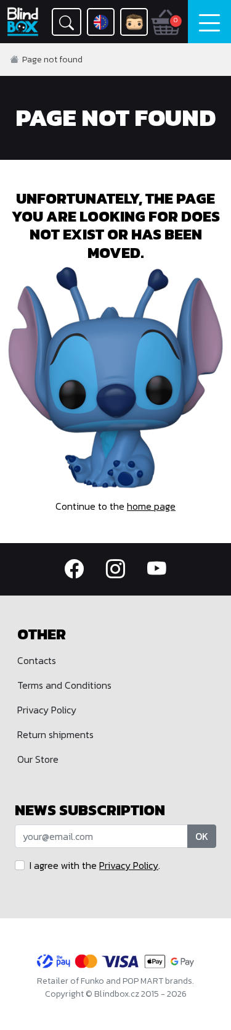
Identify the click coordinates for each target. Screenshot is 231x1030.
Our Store (38, 759)
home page (151, 506)
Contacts (36, 660)
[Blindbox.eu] (23, 21)
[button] (66, 22)
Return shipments (55, 734)
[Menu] (209, 21)
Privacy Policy (46, 709)
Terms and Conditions (64, 685)
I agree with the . (95, 865)
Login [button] (134, 22)
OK (201, 836)
